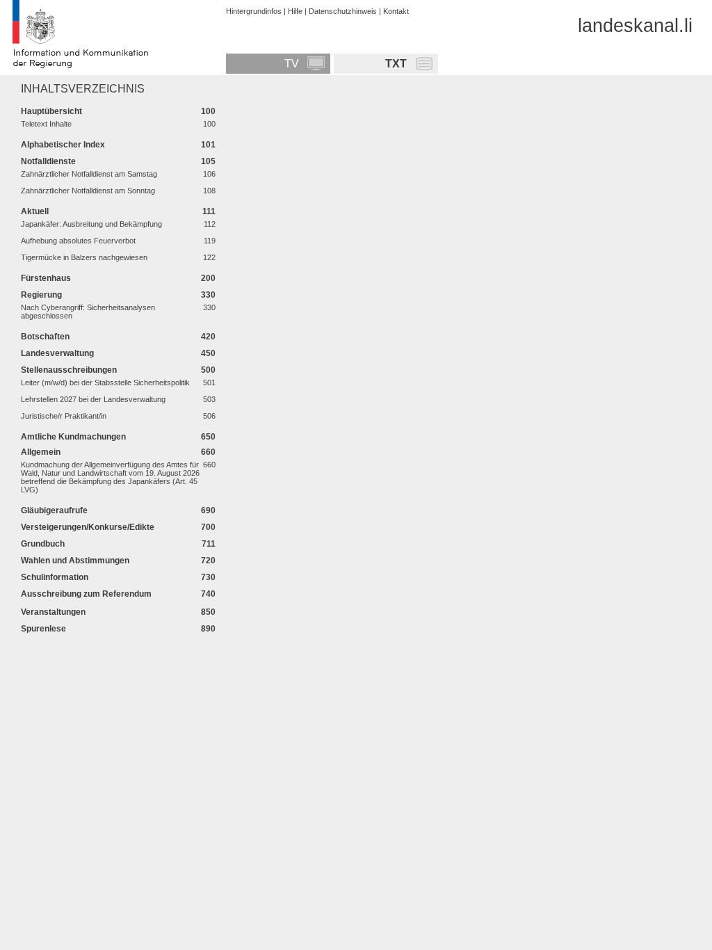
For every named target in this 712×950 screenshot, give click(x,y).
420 (208, 336)
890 (208, 628)
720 (208, 560)
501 (209, 382)
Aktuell (35, 211)
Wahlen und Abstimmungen (75, 560)
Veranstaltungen (53, 611)
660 (208, 451)
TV (291, 63)
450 (208, 352)
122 (209, 257)
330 (208, 294)
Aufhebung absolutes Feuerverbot (78, 240)
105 (208, 161)
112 (210, 224)
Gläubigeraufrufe (54, 510)
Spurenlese (43, 628)
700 (208, 526)
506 (209, 416)
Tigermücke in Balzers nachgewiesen (84, 257)
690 (208, 510)
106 (209, 174)
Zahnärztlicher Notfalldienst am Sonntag (88, 190)
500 (208, 369)
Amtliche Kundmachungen (73, 436)
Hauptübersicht (51, 110)
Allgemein (40, 451)
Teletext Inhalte (46, 124)
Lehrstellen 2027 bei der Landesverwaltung (93, 399)
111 (209, 211)
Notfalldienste (48, 161)
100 (208, 110)
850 (208, 611)
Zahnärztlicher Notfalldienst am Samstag (89, 174)
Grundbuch (43, 543)
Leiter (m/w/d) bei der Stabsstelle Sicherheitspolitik (105, 382)
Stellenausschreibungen (69, 369)
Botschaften (45, 336)
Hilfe (295, 11)
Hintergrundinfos (254, 11)
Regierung (41, 294)
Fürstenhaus (46, 277)
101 (208, 144)
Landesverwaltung (57, 352)
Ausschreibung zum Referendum (86, 593)
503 (209, 399)
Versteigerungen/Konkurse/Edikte (87, 526)
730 (208, 576)
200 (208, 277)
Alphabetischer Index (63, 144)
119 (210, 240)
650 (208, 436)
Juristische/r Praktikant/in (63, 416)
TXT (396, 63)
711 (209, 543)
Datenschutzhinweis (343, 11)
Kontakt (396, 11)
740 (208, 593)
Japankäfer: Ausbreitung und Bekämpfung (91, 224)
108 (209, 190)
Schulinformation (54, 576)
